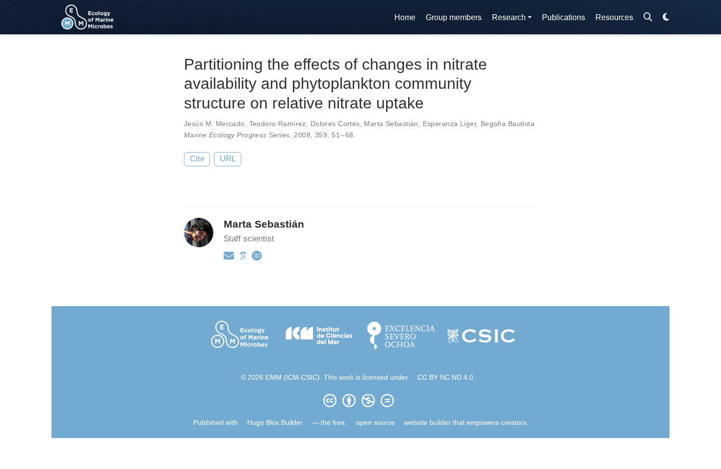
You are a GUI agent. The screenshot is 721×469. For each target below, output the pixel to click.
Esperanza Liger (449, 124)
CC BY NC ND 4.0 (445, 377)
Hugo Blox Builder (275, 422)
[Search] (648, 17)
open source (375, 422)
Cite (197, 158)
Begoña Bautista (508, 124)
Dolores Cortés (335, 124)
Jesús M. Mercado (214, 124)
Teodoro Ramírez (277, 124)
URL (228, 158)
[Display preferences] (666, 17)
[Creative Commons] (360, 400)
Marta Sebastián (391, 124)
